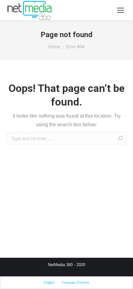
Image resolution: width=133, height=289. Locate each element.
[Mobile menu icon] (120, 10)
